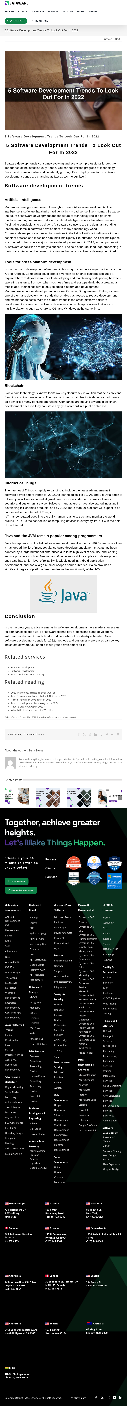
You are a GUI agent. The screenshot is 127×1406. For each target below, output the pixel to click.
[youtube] (114, 1397)
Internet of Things (108, 1139)
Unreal (58, 1172)
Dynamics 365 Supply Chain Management (86, 946)
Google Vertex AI (38, 1167)
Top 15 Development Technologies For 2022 (34, 703)
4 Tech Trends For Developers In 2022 (31, 699)
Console (58, 1177)
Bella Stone (12, 717)
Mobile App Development (50, 717)
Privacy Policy (78, 1397)
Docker (58, 1020)
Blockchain (12, 393)
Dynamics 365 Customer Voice (87, 1037)
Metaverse (60, 1182)
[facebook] (96, 1397)
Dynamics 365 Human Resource (88, 936)
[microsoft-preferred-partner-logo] (114, 874)
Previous (107, 38)
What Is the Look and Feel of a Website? (32, 710)
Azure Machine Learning (37, 1152)
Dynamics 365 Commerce (86, 957)
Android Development (12, 918)
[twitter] (102, 1397)
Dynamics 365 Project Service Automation (86, 1027)
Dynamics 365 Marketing (86, 973)
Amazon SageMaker (35, 1160)
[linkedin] (120, 1397)
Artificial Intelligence (85, 1045)
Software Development (23, 667)
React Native (11, 1040)
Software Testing (112, 1151)
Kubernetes (60, 1025)
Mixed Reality (86, 1052)
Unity (57, 1167)
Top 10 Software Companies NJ (27, 674)
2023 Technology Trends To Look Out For (33, 692)
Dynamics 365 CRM (86, 928)
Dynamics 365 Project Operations (86, 1015)
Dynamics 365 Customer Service (86, 983)
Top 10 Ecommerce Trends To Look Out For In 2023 (38, 696)
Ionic (7, 1045)
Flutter (103, 291)
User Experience (111, 1164)
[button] (7, 797)
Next (117, 38)
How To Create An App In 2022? (27, 706)
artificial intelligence (96, 233)
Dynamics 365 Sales (86, 965)
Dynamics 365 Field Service (86, 1005)
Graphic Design (111, 1169)
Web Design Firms (109, 1157)
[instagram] (108, 1397)
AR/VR (106, 1146)
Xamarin (71, 291)
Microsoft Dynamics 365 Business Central (87, 995)
